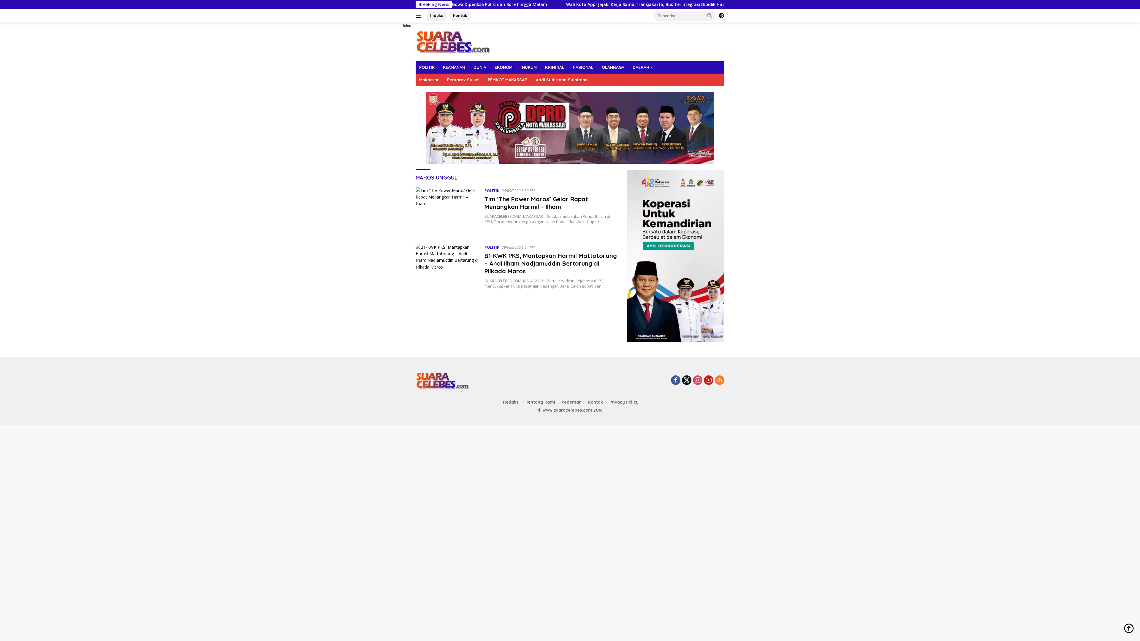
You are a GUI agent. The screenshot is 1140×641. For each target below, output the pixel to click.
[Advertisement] (395, 112)
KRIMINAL (554, 67)
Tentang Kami (540, 402)
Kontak (460, 15)
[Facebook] (675, 380)
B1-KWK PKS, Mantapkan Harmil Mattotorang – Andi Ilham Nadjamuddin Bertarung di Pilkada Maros (550, 263)
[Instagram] (697, 380)
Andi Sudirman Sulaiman (562, 79)
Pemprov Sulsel (463, 79)
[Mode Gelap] (721, 16)
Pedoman (572, 402)
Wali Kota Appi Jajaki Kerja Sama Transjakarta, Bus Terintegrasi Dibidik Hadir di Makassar (609, 4)
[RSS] (719, 380)
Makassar (429, 79)
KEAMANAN (454, 67)
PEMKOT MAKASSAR (508, 79)
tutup (407, 25)
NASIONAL (583, 67)
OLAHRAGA (613, 67)
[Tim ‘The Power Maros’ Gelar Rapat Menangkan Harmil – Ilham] (447, 211)
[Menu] (420, 16)
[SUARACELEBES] (453, 41)
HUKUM (529, 67)
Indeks (436, 15)
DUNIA (480, 67)
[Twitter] (686, 380)
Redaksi (511, 402)
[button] (709, 15)
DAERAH (641, 67)
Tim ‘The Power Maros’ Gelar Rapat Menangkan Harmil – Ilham (536, 202)
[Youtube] (708, 380)
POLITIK (427, 67)
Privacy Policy (624, 402)
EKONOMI (504, 67)
